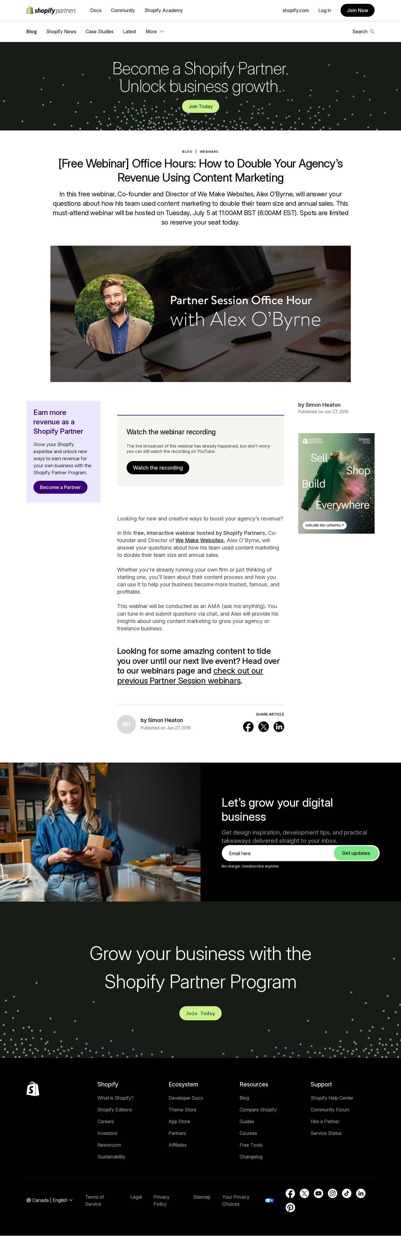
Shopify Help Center (332, 1098)
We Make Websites (200, 540)
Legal (136, 1197)
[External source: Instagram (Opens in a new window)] (332, 1193)
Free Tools (251, 1145)
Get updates (356, 853)
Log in (324, 10)
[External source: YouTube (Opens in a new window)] (318, 1193)
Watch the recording (158, 468)
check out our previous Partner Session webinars (190, 676)
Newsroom (109, 1145)
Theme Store (182, 1110)
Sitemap (201, 1197)
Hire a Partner (325, 1121)
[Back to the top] (32, 1088)
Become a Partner (60, 487)
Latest (129, 31)
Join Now (357, 10)
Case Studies (100, 31)
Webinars (209, 152)
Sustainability (111, 1157)
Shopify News (61, 31)
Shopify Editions (114, 1110)
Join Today (200, 106)
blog (187, 152)
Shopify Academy (163, 10)
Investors (107, 1133)
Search (360, 31)
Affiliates (178, 1145)
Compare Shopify (258, 1110)
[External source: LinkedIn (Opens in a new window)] (279, 726)
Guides (247, 1121)
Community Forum (330, 1110)
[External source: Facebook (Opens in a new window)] (248, 726)
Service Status (326, 1133)
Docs (96, 10)
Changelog (251, 1157)
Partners (177, 1133)
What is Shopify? (115, 1098)
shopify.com (296, 10)
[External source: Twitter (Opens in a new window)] (263, 726)
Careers (105, 1121)
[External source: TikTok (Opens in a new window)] (346, 1193)
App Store (179, 1121)
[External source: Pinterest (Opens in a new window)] (290, 1207)
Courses (248, 1133)
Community (123, 10)
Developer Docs (186, 1098)
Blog (31, 31)
